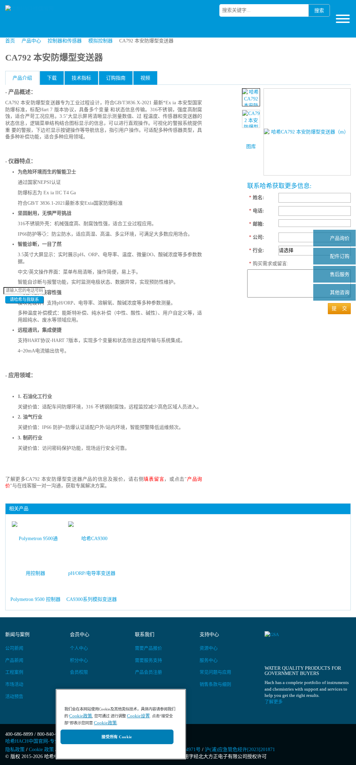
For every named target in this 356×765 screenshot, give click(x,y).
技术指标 (81, 78)
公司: (256, 237)
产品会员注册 (148, 672)
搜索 (319, 10)
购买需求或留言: (262, 263)
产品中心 (31, 40)
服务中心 (209, 660)
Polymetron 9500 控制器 (35, 599)
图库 (251, 146)
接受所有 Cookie (117, 737)
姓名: (256, 197)
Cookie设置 (138, 715)
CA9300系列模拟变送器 (91, 599)
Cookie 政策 (41, 749)
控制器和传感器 (65, 40)
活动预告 (14, 696)
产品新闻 (14, 660)
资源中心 (209, 648)
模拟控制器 (100, 40)
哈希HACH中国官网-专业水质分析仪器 (47, 741)
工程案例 (14, 672)
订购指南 (116, 78)
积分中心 (79, 660)
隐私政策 (15, 749)
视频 (145, 78)
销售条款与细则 (215, 684)
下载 (52, 78)
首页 (10, 40)
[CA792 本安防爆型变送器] (251, 97)
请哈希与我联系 (24, 299)
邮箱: (256, 224)
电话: (256, 210)
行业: (256, 250)
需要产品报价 (148, 648)
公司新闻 (14, 648)
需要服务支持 (148, 660)
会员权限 (79, 672)
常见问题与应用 (215, 672)
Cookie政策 (80, 715)
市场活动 (14, 684)
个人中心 (79, 648)
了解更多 (274, 701)
